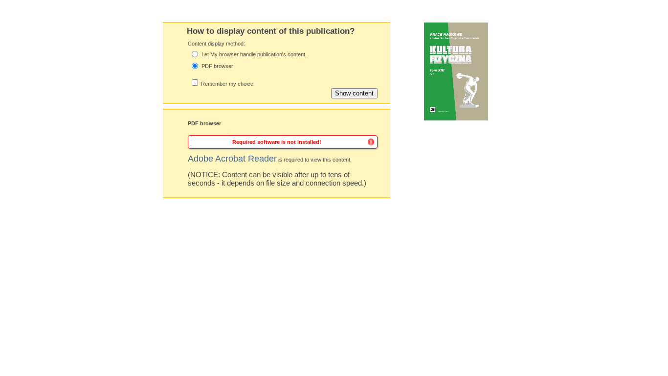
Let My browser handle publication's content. (254, 54)
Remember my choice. (228, 84)
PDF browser (217, 66)
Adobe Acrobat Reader (232, 159)
